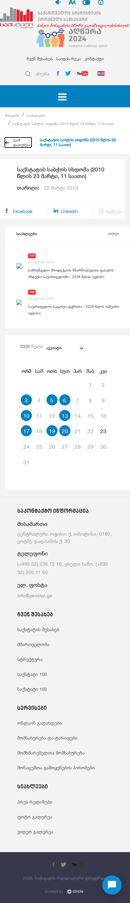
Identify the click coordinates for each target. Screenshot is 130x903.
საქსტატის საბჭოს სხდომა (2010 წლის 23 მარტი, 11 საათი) (63, 124)
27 (65, 446)
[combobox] (64, 348)
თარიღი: (47, 188)
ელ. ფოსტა (32, 585)
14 (78, 415)
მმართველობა (33, 644)
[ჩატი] (112, 885)
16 (103, 415)
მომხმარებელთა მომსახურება (51, 753)
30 (103, 446)
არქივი (113, 233)
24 (26, 446)
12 (52, 415)
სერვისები (32, 708)
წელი (31, 346)
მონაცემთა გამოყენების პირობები (56, 767)
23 (103, 431)
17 (26, 431)
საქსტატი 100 (32, 674)
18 (39, 431)
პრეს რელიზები (34, 802)
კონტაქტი (94, 58)
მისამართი (32, 524)
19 (52, 431)
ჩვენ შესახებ (40, 58)
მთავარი (12, 115)
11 (39, 415)
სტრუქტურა (30, 659)
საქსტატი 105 (32, 689)
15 (90, 415)
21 (78, 431)
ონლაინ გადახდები (39, 723)
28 (78, 446)
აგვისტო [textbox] (54, 348)
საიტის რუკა (68, 58)
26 (52, 446)
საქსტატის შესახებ (38, 629)
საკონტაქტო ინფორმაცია (53, 511)
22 (90, 431)
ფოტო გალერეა (34, 817)
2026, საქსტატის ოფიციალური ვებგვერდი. (65, 877)
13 (65, 415)
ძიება (42, 74)
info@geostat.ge (34, 595)
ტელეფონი (32, 553)
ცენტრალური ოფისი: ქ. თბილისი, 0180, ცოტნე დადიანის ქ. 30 (64, 537)
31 (26, 462)
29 (90, 446)
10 (26, 415)
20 (65, 431)
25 (39, 446)
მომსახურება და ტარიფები (47, 738)
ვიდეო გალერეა (35, 831)
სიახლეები (36, 115)
